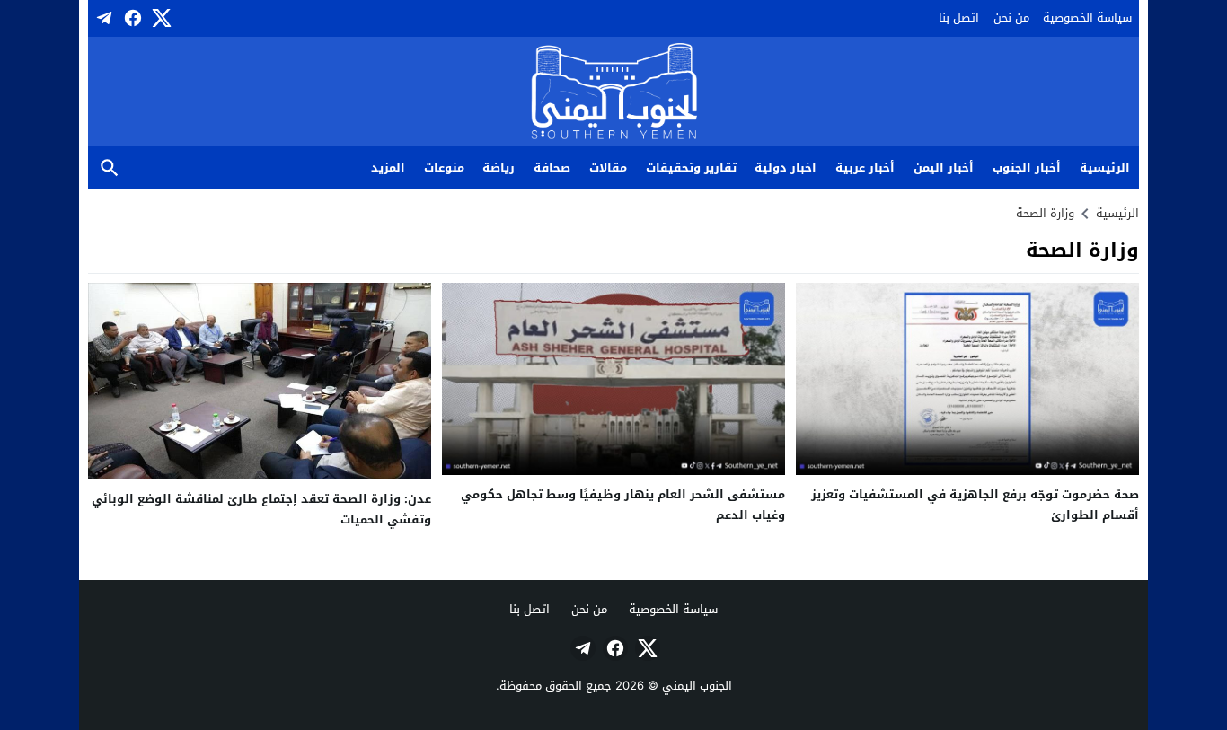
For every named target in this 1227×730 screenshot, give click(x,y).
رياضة (498, 167)
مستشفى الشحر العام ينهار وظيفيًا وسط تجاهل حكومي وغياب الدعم (623, 504)
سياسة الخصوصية (1087, 17)
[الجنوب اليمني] (614, 93)
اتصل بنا (959, 17)
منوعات (444, 167)
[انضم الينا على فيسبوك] (131, 18)
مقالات (608, 167)
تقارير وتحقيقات (691, 167)
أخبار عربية (865, 167)
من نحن (1011, 17)
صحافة (552, 167)
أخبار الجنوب (1027, 167)
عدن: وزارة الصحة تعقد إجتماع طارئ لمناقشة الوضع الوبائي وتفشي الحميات (261, 509)
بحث (109, 168)
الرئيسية (1105, 167)
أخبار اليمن (944, 167)
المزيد (388, 167)
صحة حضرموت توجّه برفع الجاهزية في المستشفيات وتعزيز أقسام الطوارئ (975, 504)
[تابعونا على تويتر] (160, 18)
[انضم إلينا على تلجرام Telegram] (102, 18)
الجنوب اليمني (697, 685)
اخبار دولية (786, 167)
